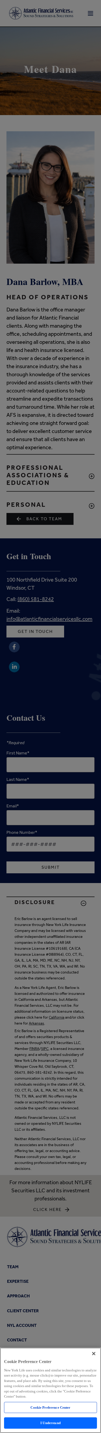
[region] (50, 1390)
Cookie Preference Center (50, 1407)
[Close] (94, 1354)
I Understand (50, 1423)
